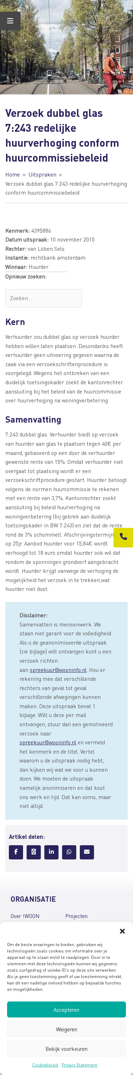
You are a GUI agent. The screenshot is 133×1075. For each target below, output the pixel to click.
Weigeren (66, 1029)
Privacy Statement (79, 1065)
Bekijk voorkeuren (66, 1048)
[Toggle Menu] (10, 21)
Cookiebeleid (45, 1065)
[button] (122, 930)
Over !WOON (25, 915)
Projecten (76, 915)
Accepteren (66, 1009)
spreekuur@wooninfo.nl (58, 669)
